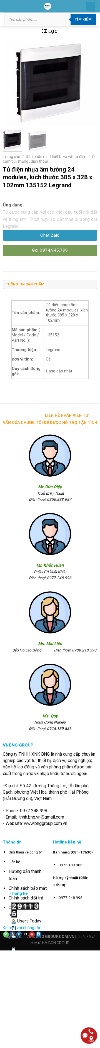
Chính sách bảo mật (28, 888)
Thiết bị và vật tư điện (67, 156)
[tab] (50, 286)
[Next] (88, 83)
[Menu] (91, 6)
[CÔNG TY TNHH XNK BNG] (48, 6)
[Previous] (12, 83)
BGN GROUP (58, 943)
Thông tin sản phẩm (25, 284)
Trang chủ (11, 156)
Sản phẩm (35, 156)
